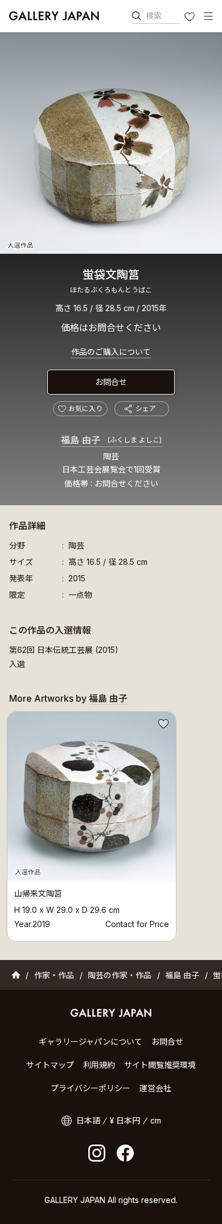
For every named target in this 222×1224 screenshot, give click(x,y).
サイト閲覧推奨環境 (160, 1065)
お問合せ (111, 382)
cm (155, 1120)
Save (162, 725)
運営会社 (155, 1088)
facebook (125, 1153)
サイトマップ (50, 1065)
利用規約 (99, 1065)
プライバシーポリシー (90, 1088)
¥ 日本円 (125, 1120)
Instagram (96, 1153)
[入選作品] (111, 143)
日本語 (88, 1120)
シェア (145, 408)
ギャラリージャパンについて (90, 1041)
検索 (154, 15)
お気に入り (190, 18)
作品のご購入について (111, 352)
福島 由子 (111, 440)
